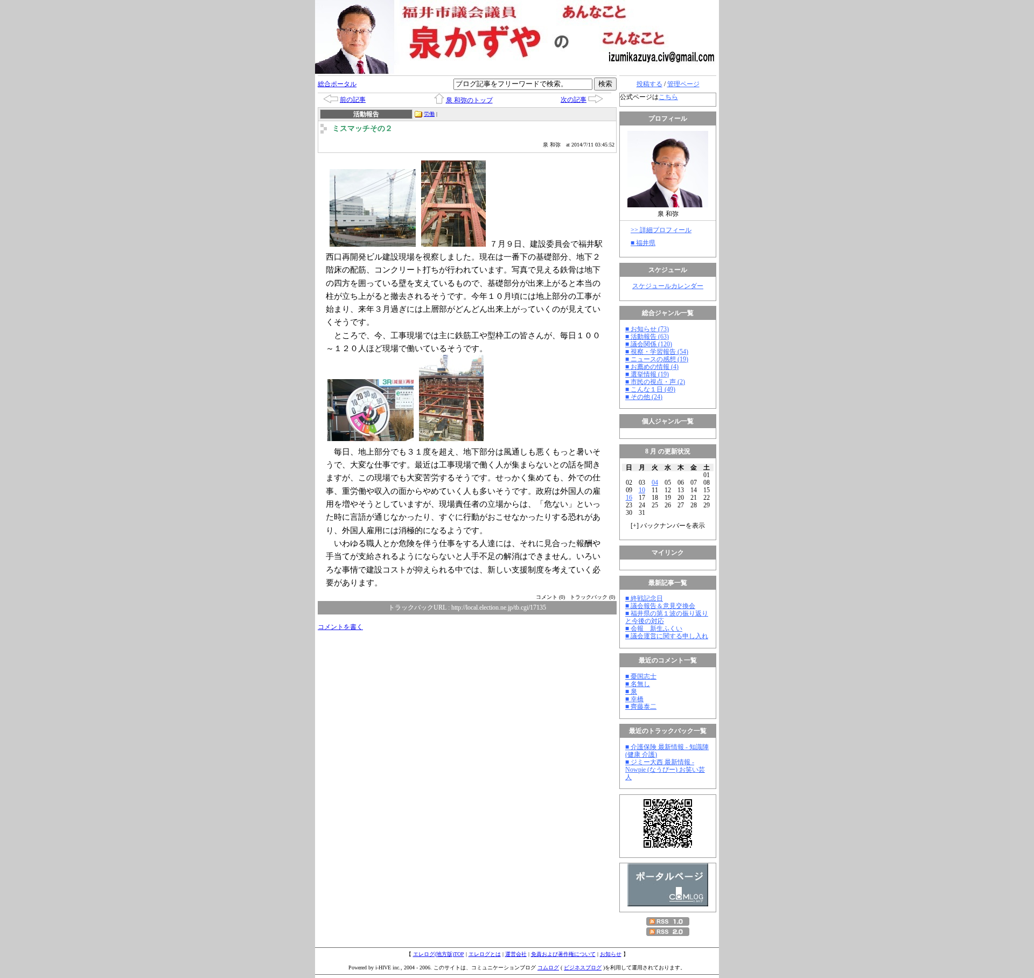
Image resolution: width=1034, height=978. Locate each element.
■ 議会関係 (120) (648, 344)
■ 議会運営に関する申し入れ (666, 636)
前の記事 (353, 99)
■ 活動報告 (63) (647, 336)
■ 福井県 (643, 243)
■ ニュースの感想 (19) (656, 359)
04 (655, 482)
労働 (429, 114)
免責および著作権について (563, 954)
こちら (668, 97)
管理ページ (683, 84)
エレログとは (485, 954)
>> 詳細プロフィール (661, 230)
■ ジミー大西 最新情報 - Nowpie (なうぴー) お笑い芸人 (665, 769)
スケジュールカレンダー (667, 286)
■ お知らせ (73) (647, 329)
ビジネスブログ (583, 967)
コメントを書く (340, 627)
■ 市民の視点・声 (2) (655, 382)
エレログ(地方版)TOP (438, 954)
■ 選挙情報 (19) (647, 374)
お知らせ (610, 954)
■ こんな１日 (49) (650, 389)
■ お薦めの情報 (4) (652, 367)
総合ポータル (337, 84)
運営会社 (516, 954)
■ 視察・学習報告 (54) (656, 351)
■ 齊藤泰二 (640, 706)
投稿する (649, 84)
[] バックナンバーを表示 (668, 525)
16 (629, 497)
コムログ (548, 967)
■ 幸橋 (634, 699)
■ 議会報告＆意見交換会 (660, 606)
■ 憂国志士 (640, 676)
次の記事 (573, 99)
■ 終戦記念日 (644, 598)
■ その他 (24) (643, 397)
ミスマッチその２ (362, 128)
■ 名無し (637, 684)
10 (642, 490)
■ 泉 (631, 691)
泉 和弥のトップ (469, 100)
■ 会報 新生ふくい (653, 628)
